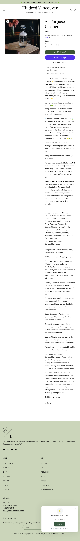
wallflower (61, 534)
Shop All (7, 490)
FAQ (42, 468)
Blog (43, 476)
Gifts (5, 472)
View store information (55, 73)
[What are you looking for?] (66, 10)
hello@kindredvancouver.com (13, 511)
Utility (6, 485)
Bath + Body (8, 463)
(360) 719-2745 (8, 508)
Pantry (6, 481)
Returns (45, 472)
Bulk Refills (8, 468)
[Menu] (4, 10)
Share (49, 403)
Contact (45, 485)
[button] (75, 10)
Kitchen (6, 476)
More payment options (60, 62)
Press (43, 481)
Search (44, 463)
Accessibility (47, 490)
